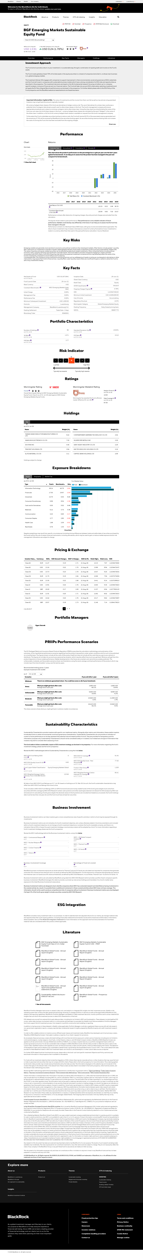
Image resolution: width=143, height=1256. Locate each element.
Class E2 (28, 580)
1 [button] (64, 608)
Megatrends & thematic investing (78, 1179)
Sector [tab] (28, 476)
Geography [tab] (37, 476)
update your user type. (53, 9)
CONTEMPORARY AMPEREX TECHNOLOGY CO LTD (90, 435)
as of (25, 674)
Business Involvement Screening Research (42, 1072)
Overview (31, 58)
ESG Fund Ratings (94, 1070)
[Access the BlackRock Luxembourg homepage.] (19, 1218)
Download (116, 24)
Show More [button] (68, 530)
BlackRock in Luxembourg (15, 1177)
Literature (111, 58)
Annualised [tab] (67, 148)
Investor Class (29, 559)
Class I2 (27, 585)
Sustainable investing (75, 1177)
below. (81, 750)
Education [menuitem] (103, 17)
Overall (26, 391)
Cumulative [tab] (79, 148)
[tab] (35, 153)
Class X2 (28, 598)
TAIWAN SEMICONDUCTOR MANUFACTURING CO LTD (41, 435)
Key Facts (65, 58)
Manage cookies (123, 1237)
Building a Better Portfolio (106, 1184)
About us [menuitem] (45, 17)
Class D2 (28, 572)
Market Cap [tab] (48, 476)
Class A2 (28, 563)
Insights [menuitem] (92, 17)
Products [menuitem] (55, 17)
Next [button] (69, 608)
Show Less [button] (112, 124)
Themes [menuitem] (66, 17)
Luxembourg (130, 1)
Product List (41, 1177)
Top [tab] (27, 422)
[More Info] (75, 48)
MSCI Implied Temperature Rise (100, 1072)
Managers (81, 58)
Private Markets (73, 1182)
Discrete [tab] (90, 148)
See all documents (44, 1004)
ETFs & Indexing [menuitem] (79, 17)
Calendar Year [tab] (54, 148)
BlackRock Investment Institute (16, 1195)
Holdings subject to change (33, 460)
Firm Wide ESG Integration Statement (52, 919)
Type (26, 484)
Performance (48, 58)
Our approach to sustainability (16, 1182)
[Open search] (118, 17)
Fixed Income (103, 1182)
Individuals (119, 1)
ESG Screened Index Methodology (66, 1072)
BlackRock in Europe (13, 1179)
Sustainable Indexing (105, 1179)
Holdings (96, 58)
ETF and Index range (105, 1187)
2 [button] (67, 608)
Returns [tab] (52, 142)
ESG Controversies (83, 1072)
